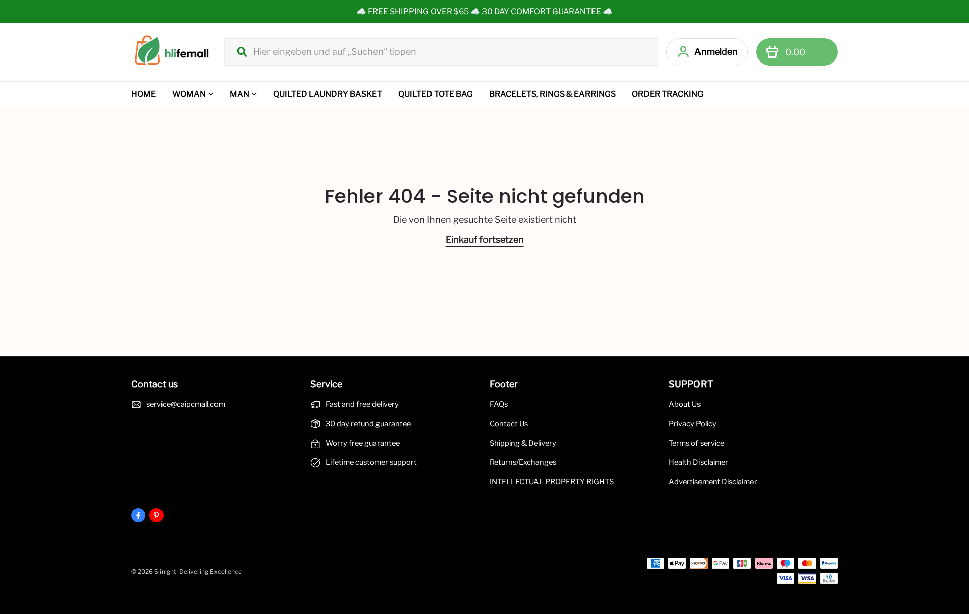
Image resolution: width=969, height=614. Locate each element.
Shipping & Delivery (523, 443)
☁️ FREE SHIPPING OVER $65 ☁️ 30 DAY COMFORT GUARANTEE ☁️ (484, 11)
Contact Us (509, 423)
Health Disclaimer (698, 462)
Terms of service (696, 443)
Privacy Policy (692, 423)
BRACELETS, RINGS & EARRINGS (552, 94)
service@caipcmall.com (185, 404)
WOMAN (189, 94)
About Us (685, 404)
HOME (143, 94)
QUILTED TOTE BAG (435, 94)
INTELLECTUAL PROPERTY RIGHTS (552, 481)
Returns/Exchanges (523, 462)
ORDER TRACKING (668, 94)
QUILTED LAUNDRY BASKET (327, 94)
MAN (239, 94)
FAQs (499, 404)
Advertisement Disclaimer (713, 481)
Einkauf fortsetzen (485, 239)
